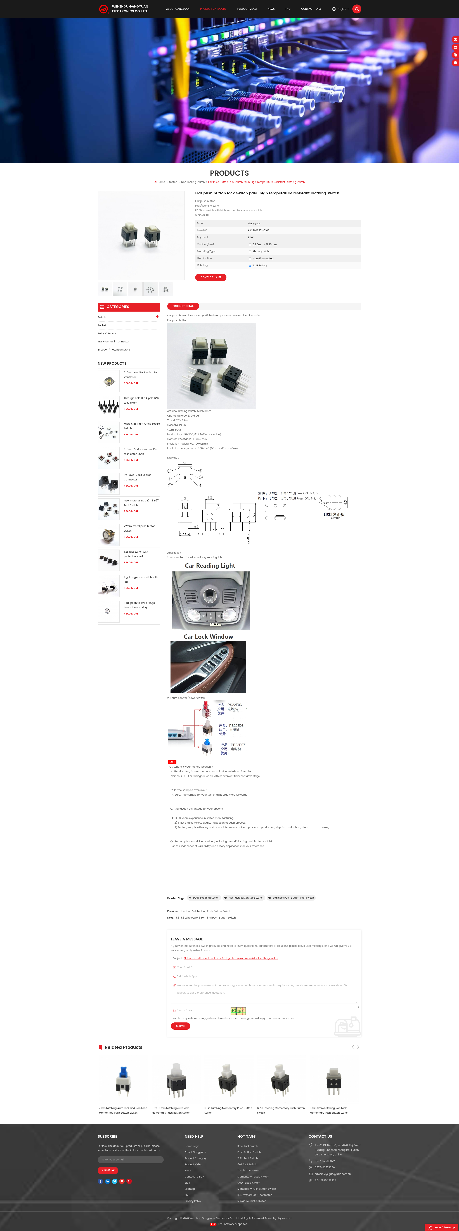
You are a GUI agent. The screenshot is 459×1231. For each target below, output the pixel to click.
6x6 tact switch (247, 1164)
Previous (353, 1047)
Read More (131, 383)
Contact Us (209, 277)
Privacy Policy (193, 1201)
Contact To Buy (194, 1177)
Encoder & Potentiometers (114, 350)
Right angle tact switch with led (141, 579)
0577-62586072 (325, 1161)
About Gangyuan (178, 9)
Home (161, 182)
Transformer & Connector (113, 342)
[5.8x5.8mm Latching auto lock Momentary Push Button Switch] (122, 1079)
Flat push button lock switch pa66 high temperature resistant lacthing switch (231, 958)
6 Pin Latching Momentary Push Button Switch (174, 1110)
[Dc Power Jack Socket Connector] (108, 483)
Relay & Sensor (107, 333)
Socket (102, 325)
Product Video (193, 1164)
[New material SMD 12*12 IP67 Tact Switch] (108, 509)
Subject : (225, 958)
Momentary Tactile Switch (253, 1177)
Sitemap (190, 1189)
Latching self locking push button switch (206, 911)
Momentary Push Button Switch (256, 1189)
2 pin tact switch (247, 1158)
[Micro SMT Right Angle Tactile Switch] (108, 432)
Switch (173, 182)
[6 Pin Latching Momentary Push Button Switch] (175, 1079)
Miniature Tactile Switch (251, 1201)
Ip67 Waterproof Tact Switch (254, 1195)
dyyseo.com (284, 1218)
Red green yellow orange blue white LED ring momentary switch (139, 605)
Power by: (278, 1218)
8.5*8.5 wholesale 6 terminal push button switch (205, 918)
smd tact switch (247, 1146)
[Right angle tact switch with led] (108, 586)
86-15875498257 (325, 1180)
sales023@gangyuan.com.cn (333, 1174)
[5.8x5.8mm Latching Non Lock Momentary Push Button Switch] (280, 1079)
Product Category (213, 9)
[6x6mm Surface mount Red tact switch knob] (108, 458)
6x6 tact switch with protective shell (136, 554)
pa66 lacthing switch (206, 898)
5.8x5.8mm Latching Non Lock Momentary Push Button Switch (275, 1110)
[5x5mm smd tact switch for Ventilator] (108, 381)
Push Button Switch (249, 1152)
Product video (247, 9)
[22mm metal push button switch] (108, 535)
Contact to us (311, 9)
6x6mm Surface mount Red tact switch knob (141, 451)
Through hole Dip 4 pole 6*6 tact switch (141, 400)
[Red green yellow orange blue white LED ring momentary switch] (108, 611)
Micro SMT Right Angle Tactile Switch (142, 426)
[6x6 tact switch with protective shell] (108, 560)
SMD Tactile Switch (248, 1183)
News (271, 9)
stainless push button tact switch (293, 898)
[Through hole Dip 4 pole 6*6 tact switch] (108, 407)
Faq (287, 9)
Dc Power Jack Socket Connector (137, 477)
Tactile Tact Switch (248, 1171)
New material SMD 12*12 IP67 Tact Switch (141, 503)
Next (358, 1047)
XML (187, 1195)
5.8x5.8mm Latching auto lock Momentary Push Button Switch (117, 1110)
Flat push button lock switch (246, 898)
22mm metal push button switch (139, 528)
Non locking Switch (193, 182)
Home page (192, 1146)
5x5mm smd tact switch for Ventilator (141, 374)
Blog (187, 1183)
